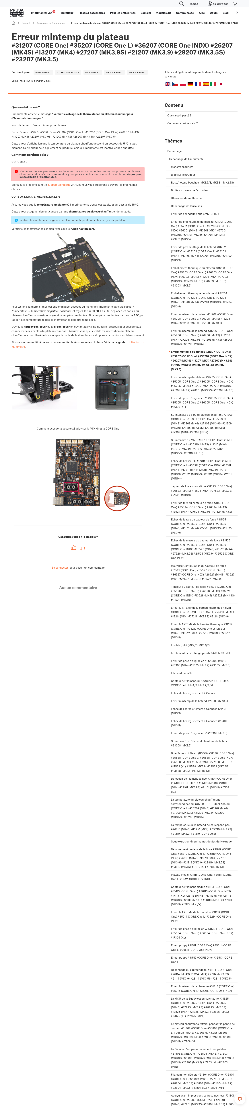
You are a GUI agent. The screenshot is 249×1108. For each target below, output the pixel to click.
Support (26, 23)
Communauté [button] (185, 12)
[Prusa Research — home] (17, 13)
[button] (167, 84)
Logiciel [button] (146, 12)
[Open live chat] (239, 1098)
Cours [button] (214, 12)
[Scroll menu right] (237, 12)
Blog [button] (226, 12)
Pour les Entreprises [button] (123, 12)
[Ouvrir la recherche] (181, 4)
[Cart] (235, 4)
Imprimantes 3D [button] (43, 12)
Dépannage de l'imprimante (50, 23)
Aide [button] (202, 12)
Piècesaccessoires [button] (92, 12)
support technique (59, 184)
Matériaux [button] (67, 12)
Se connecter (60, 567)
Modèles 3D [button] (163, 12)
